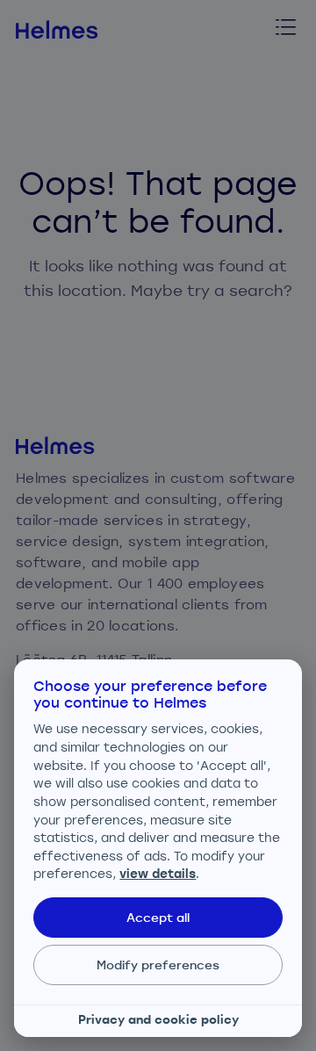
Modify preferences (158, 964)
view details (157, 873)
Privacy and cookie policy (158, 1019)
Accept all (158, 917)
